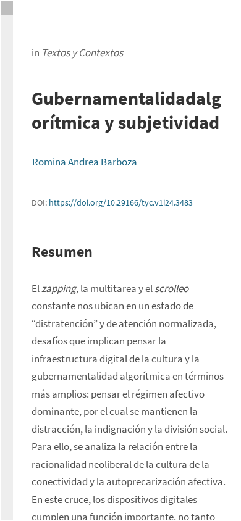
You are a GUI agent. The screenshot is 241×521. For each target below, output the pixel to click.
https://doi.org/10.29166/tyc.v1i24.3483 (121, 202)
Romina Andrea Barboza (84, 162)
